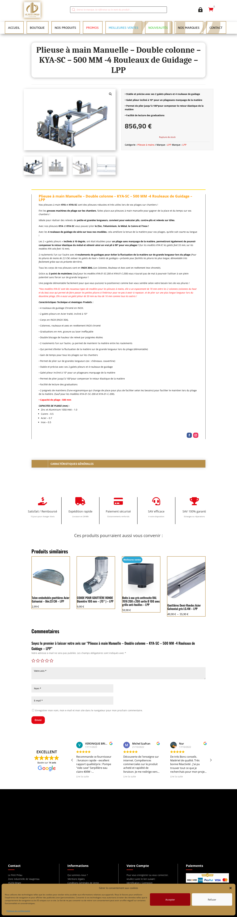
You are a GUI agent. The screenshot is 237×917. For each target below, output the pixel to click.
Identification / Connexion (140, 882)
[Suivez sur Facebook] (189, 435)
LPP (169, 144)
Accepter (170, 899)
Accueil (14, 28)
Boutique (37, 28)
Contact (215, 28)
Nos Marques (188, 28)
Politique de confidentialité (18, 911)
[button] (230, 888)
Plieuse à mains (145, 144)
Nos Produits (65, 28)
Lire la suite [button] (82, 776)
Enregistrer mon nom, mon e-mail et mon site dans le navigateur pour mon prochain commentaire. (89, 710)
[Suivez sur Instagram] (195, 435)
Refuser (212, 899)
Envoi (38, 720)
